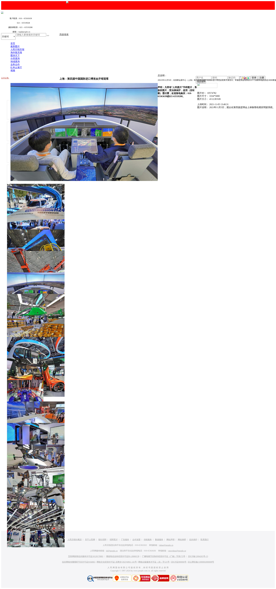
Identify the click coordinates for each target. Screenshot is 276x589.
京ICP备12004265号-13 (198, 556)
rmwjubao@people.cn (177, 551)
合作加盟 (136, 540)
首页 (12, 43)
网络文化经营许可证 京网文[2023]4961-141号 (117, 562)
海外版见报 (16, 52)
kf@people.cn (112, 551)
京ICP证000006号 (178, 562)
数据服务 (159, 540)
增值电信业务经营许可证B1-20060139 (122, 556)
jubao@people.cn (166, 545)
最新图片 (15, 46)
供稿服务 (148, 540)
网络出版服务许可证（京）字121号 (153, 562)
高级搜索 (64, 34)
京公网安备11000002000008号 (201, 562)
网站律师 (182, 540)
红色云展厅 (16, 67)
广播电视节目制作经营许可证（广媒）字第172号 (163, 556)
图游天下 (15, 55)
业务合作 (15, 64)
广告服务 (125, 540)
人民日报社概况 (75, 540)
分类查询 (15, 58)
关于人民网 (90, 540)
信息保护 (193, 540)
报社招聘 (102, 540)
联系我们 (205, 540)
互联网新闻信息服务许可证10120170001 (85, 556)
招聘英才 (114, 540)
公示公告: (5, 78)
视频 (12, 70)
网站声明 (170, 540)
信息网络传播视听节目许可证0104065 (78, 562)
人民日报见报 (17, 49)
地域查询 (15, 61)
